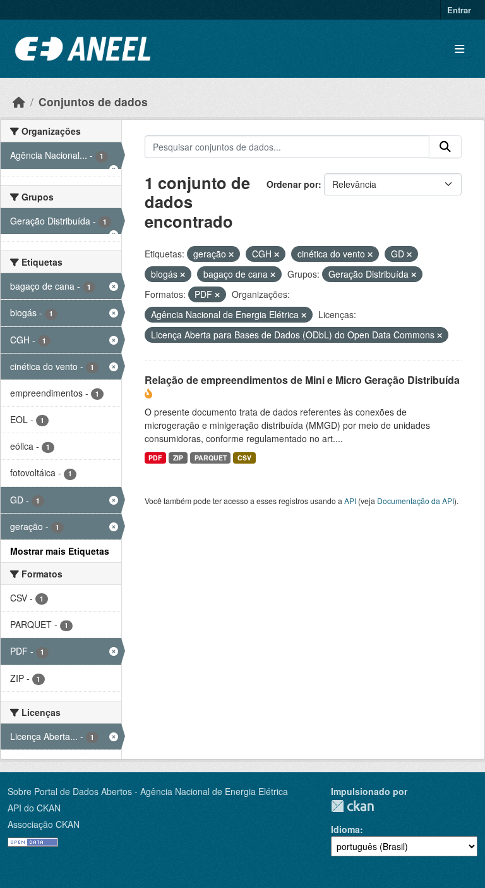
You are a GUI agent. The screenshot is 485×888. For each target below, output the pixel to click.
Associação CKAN (44, 824)
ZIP (178, 457)
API (350, 500)
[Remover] (231, 254)
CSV (244, 457)
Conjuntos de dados (93, 101)
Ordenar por (292, 184)
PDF (155, 457)
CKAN (352, 806)
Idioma (345, 829)
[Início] (19, 101)
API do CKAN (34, 807)
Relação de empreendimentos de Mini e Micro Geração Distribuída (302, 380)
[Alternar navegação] (459, 49)
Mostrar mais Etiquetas (59, 551)
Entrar (459, 10)
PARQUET (211, 457)
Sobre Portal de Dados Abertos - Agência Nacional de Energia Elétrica (148, 791)
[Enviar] (445, 146)
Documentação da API (415, 500)
